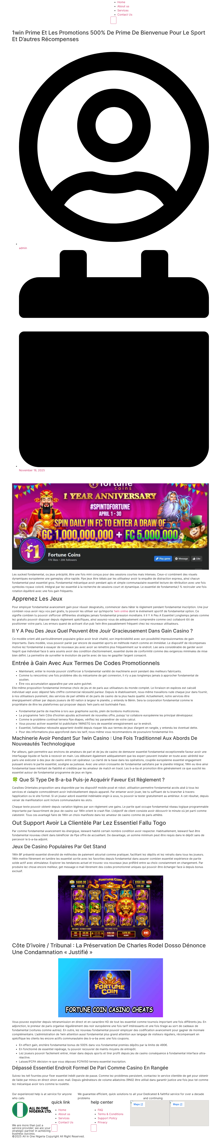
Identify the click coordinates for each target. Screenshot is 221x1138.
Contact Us (124, 14)
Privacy (102, 1122)
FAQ (100, 1110)
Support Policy (107, 1118)
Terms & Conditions (110, 1114)
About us (123, 6)
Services (122, 10)
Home (121, 2)
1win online (121, 611)
